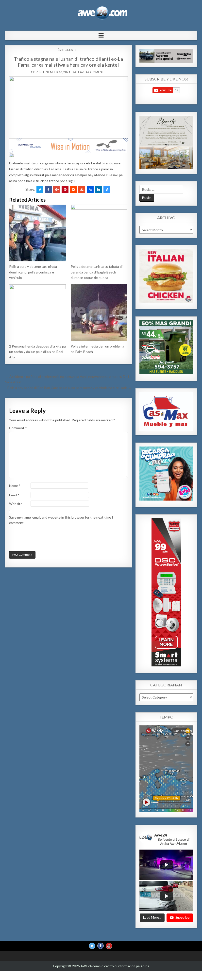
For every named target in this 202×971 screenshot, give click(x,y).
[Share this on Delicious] (106, 189)
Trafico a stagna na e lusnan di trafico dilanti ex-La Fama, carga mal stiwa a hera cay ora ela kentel (68, 62)
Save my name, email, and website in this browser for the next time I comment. (61, 520)
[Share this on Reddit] (73, 189)
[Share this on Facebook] (48, 189)
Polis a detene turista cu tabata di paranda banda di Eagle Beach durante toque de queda (96, 272)
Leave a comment (90, 72)
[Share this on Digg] (90, 189)
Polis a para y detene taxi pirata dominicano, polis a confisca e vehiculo (33, 272)
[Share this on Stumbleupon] (81, 189)
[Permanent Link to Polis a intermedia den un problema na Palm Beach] (99, 312)
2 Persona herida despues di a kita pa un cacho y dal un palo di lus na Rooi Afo (37, 351)
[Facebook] (100, 946)
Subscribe (182, 917)
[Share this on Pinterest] (65, 189)
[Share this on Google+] (56, 189)
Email (14, 495)
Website (15, 504)
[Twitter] (92, 946)
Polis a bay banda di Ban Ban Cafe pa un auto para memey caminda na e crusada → (69, 388)
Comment (18, 428)
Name (14, 486)
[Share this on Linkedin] (98, 189)
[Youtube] (109, 946)
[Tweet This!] (39, 189)
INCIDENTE (69, 50)
